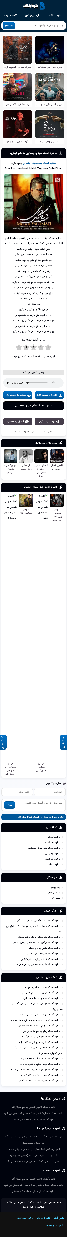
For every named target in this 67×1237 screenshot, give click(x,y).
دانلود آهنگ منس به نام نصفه (45, 948)
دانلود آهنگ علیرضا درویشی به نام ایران (40, 1042)
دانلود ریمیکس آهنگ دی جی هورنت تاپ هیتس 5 (33, 1162)
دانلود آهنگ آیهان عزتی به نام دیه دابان (40, 1064)
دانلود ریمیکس (33, 15)
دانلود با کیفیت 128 (15, 395)
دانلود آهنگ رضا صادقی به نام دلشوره (41, 1059)
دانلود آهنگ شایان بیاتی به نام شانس (41, 959)
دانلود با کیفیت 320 (46, 395)
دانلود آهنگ (56, 15)
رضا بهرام (56, 887)
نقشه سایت (10, 15)
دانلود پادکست (53, 859)
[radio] (48, 347)
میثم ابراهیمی (54, 893)
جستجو (9, 25)
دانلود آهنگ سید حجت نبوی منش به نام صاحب (35, 1020)
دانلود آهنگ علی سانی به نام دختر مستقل (39, 937)
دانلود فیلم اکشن (25, 1218)
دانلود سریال (43, 1218)
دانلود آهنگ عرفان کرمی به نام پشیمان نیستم (37, 943)
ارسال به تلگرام (46, 421)
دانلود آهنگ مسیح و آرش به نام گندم (41, 1037)
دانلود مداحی (54, 864)
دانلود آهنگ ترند (52, 842)
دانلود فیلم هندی (54, 1225)
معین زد (56, 898)
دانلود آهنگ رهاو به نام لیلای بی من (42, 1031)
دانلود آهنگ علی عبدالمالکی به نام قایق (40, 1081)
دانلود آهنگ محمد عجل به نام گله (42, 987)
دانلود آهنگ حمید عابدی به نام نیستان (40, 1075)
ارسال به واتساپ (15, 421)
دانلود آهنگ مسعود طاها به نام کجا (42, 998)
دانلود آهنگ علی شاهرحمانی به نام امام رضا (38, 965)
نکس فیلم (59, 1218)
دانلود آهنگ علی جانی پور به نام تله (42, 954)
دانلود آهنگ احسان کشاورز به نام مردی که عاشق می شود (33, 1113)
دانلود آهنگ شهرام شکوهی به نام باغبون (39, 1026)
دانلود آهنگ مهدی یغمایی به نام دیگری (33, 153)
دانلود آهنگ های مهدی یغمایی (33, 406)
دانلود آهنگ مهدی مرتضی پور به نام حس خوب (36, 1070)
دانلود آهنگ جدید (46, 163)
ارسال (9, 805)
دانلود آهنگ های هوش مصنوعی (44, 848)
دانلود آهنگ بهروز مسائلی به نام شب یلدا (39, 1015)
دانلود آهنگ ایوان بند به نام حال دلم (41, 993)
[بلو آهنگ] (34, 6)
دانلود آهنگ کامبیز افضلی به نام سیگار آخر (39, 921)
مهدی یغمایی (30, 163)
